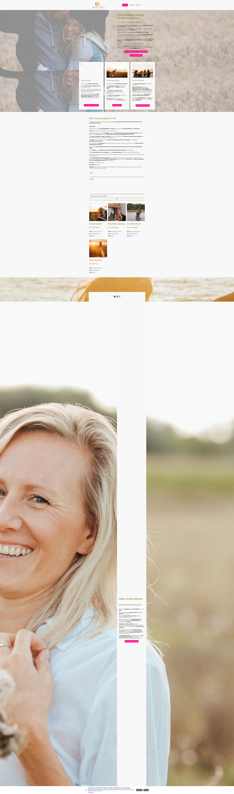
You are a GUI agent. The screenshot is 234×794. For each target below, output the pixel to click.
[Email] (119, 296)
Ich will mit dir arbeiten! (136, 55)
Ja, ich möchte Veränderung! (91, 105)
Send (117, 199)
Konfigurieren (91, 792)
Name (91, 173)
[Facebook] (114, 296)
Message (92, 179)
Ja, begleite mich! (117, 105)
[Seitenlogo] (98, 5)
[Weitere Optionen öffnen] (143, 5)
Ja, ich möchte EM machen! (142, 105)
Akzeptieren (139, 790)
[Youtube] (117, 296)
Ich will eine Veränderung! (131, 641)
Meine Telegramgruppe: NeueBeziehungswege (136, 51)
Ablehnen (146, 790)
